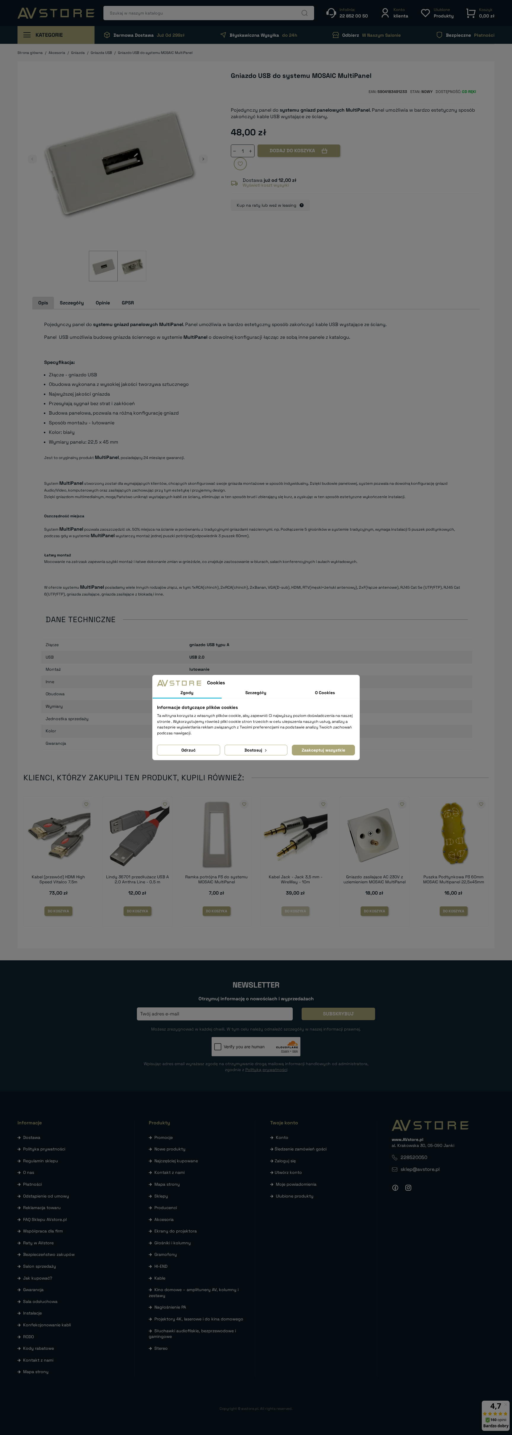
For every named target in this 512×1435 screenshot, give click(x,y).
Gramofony (165, 1254)
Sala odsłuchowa (40, 1301)
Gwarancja (33, 1289)
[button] (394, 13)
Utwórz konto (288, 1172)
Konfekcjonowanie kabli (47, 1325)
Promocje (163, 1137)
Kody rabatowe (38, 1348)
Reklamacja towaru (42, 1207)
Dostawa (31, 1137)
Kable (159, 1278)
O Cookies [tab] (325, 692)
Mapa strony (36, 1371)
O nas (28, 1172)
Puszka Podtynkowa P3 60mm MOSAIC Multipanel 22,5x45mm (453, 879)
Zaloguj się (285, 1160)
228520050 (414, 1157)
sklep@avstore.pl (420, 1169)
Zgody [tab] (186, 692)
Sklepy (161, 1196)
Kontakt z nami (38, 1360)
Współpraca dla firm (43, 1231)
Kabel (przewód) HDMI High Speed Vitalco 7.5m (58, 879)
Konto (282, 1137)
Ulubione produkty (294, 1196)
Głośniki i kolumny (172, 1242)
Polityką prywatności (266, 1069)
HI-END (160, 1266)
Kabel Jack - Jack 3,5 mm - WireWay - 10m (295, 879)
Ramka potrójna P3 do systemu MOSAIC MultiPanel (216, 879)
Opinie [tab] (103, 303)
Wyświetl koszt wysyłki (266, 185)
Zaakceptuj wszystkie (323, 750)
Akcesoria (164, 1219)
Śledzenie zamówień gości (301, 1149)
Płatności (32, 1184)
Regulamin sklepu (40, 1160)
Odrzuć (188, 750)
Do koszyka (58, 911)
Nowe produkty (169, 1149)
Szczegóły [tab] (72, 303)
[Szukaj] (305, 13)
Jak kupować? (37, 1278)
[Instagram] (408, 1187)
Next (203, 159)
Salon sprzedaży (39, 1266)
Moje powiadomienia (296, 1184)
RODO (28, 1336)
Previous (32, 159)
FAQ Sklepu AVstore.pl (45, 1219)
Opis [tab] (43, 303)
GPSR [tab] (128, 303)
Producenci (165, 1207)
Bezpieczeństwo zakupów (49, 1254)
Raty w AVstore (38, 1242)
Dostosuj (253, 750)
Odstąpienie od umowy (46, 1196)
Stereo (161, 1348)
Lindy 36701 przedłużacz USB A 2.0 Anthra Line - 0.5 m (137, 879)
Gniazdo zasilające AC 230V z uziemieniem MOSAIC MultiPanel (374, 879)
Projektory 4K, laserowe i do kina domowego (198, 1319)
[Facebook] (395, 1187)
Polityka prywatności (44, 1149)
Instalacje (32, 1313)
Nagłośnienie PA (170, 1307)
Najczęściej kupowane (176, 1160)
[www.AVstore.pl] (56, 13)
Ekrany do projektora (175, 1231)
